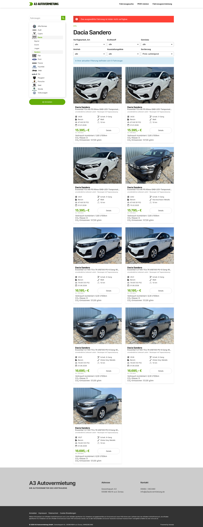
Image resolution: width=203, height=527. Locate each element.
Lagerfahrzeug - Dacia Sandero (97, 105)
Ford (39, 59)
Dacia (39, 37)
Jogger (36, 48)
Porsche (40, 81)
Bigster (36, 41)
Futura (40, 63)
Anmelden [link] (48, 102)
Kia (38, 74)
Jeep (39, 70)
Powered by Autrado (167, 524)
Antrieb (76, 49)
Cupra (40, 34)
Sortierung (146, 49)
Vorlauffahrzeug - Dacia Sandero (97, 265)
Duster (36, 45)
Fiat (39, 56)
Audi (39, 30)
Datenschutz (53, 513)
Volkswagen (42, 93)
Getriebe (145, 40)
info (75, 26)
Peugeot (40, 78)
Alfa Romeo (42, 26)
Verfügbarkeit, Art (81, 40)
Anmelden (33, 513)
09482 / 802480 (148, 489)
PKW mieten (143, 4)
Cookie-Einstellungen (68, 513)
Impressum (42, 513)
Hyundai (40, 67)
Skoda (40, 89)
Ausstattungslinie (115, 49)
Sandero (37, 52)
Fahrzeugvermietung (162, 4)
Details (108, 130)
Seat (39, 85)
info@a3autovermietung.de (153, 492)
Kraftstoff (111, 40)
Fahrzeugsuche (126, 4)
